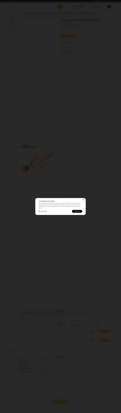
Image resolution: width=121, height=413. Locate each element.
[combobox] (83, 199)
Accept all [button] (77, 211)
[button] (43, 211)
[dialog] (60, 206)
